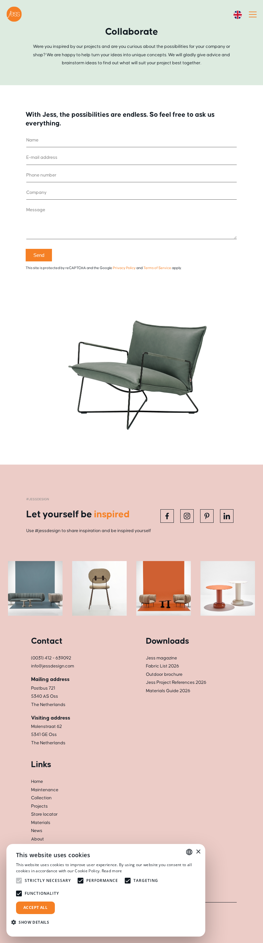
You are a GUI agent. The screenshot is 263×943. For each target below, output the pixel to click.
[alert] (105, 890)
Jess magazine (161, 658)
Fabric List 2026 (162, 666)
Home (37, 781)
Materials (40, 823)
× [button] (198, 851)
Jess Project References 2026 (176, 682)
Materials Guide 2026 (168, 691)
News (36, 831)
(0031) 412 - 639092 (51, 658)
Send (38, 255)
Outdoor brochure (164, 674)
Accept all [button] (35, 907)
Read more (112, 871)
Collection (41, 798)
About (37, 839)
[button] (32, 922)
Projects (39, 806)
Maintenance (44, 790)
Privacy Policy (124, 268)
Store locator (44, 814)
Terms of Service (157, 268)
